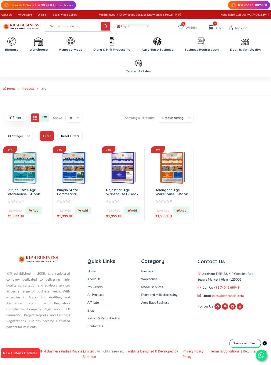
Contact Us (95, 326)
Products (28, 89)
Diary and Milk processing (159, 294)
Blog (90, 310)
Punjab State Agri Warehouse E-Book (24, 192)
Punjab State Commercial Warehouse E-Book (73, 194)
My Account (25, 14)
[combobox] (73, 118)
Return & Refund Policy (103, 318)
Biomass (147, 271)
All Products (95, 294)
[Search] (105, 26)
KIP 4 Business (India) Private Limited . (67, 351)
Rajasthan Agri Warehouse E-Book (122, 192)
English (125, 26)
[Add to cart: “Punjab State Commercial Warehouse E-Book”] (83, 210)
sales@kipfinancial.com (228, 296)
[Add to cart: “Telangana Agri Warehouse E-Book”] (181, 210)
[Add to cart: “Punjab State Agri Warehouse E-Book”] (34, 210)
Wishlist (42, 14)
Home (11, 89)
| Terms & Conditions (224, 351)
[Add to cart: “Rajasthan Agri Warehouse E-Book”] (132, 210)
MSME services (152, 287)
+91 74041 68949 (227, 287)
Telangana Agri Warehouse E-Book (171, 192)
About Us (6, 14)
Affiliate (93, 302)
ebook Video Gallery (65, 14)
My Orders (95, 287)
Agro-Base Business (155, 302)
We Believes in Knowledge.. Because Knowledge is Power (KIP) (140, 14)
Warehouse (149, 279)
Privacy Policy (193, 351)
